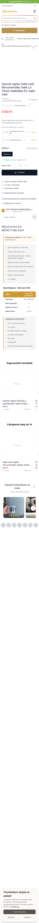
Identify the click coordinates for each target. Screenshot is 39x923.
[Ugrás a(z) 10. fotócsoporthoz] (8, 525)
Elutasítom (11, 917)
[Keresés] (34, 18)
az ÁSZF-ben (15, 906)
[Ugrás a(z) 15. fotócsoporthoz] (35, 525)
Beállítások (27, 917)
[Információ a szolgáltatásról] (27, 132)
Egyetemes (7, 154)
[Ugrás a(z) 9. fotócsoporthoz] (3, 525)
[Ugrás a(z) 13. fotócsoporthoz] (25, 525)
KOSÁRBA (21, 172)
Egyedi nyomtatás (10, 25)
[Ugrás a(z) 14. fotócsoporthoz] (30, 525)
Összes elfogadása (19, 912)
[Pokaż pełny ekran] (33, 47)
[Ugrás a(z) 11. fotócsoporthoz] (14, 525)
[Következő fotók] (33, 508)
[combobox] (19, 18)
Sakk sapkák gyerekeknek (10, 38)
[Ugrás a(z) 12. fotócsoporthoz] (19, 525)
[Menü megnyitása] (35, 6)
